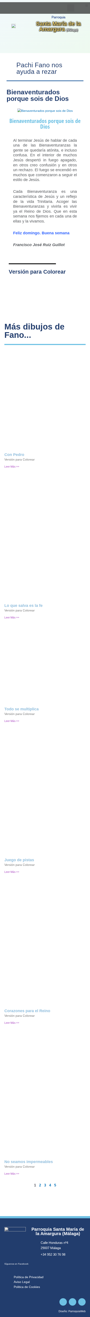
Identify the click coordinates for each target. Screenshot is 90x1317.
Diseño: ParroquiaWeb (72, 1311)
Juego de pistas (19, 860)
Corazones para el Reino (27, 1011)
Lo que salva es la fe (23, 605)
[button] (86, 5)
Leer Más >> (11, 466)
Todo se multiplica (21, 709)
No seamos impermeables (28, 1162)
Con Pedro (14, 454)
